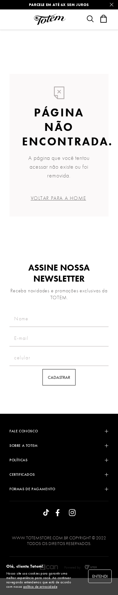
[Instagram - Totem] (72, 513)
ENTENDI (100, 576)
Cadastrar (59, 377)
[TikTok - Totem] (46, 513)
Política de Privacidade (40, 586)
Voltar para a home (58, 198)
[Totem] (49, 19)
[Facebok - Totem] (59, 513)
